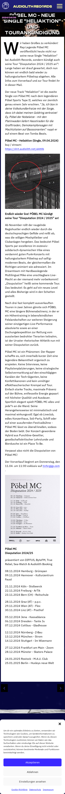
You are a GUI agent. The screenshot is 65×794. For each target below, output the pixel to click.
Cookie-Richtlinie (19, 789)
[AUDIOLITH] (32, 6)
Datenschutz (35, 789)
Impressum (48, 789)
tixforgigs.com (51, 466)
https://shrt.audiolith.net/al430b (24, 149)
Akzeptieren (32, 762)
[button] (60, 724)
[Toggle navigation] (59, 6)
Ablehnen (32, 772)
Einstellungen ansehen (32, 781)
